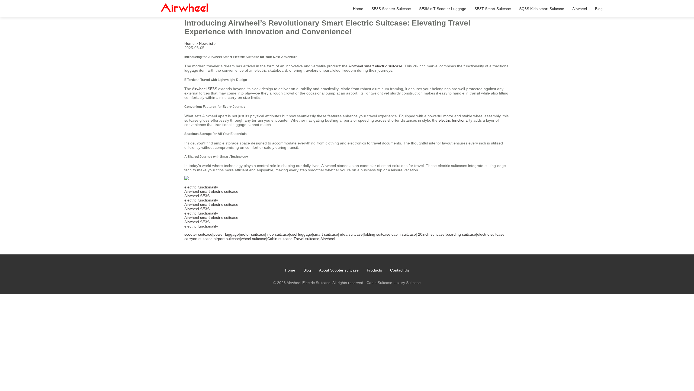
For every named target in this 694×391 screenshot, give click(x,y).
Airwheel (579, 9)
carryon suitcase (198, 239)
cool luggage (301, 234)
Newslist (206, 43)
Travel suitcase (306, 239)
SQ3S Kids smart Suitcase (541, 9)
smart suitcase (325, 234)
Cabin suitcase (280, 239)
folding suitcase (377, 234)
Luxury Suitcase (407, 282)
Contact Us (399, 270)
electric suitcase (491, 234)
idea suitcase (351, 234)
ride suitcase (278, 234)
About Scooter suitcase (339, 270)
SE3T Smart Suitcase (492, 9)
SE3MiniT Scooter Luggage (442, 9)
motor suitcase (252, 234)
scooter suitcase (198, 234)
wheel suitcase (253, 239)
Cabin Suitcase (379, 282)
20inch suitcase (431, 234)
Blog (599, 9)
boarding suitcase (461, 234)
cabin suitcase (403, 234)
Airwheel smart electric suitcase (375, 66)
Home (358, 9)
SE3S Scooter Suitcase (391, 9)
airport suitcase (227, 239)
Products (374, 270)
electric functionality (455, 120)
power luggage (226, 234)
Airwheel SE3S (204, 89)
